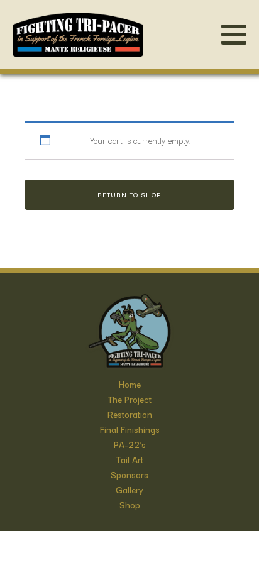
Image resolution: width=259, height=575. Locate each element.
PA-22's (130, 444)
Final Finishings (130, 429)
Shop (129, 505)
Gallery (129, 489)
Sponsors (129, 474)
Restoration (129, 414)
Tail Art (129, 459)
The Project (130, 399)
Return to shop (129, 194)
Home (130, 384)
